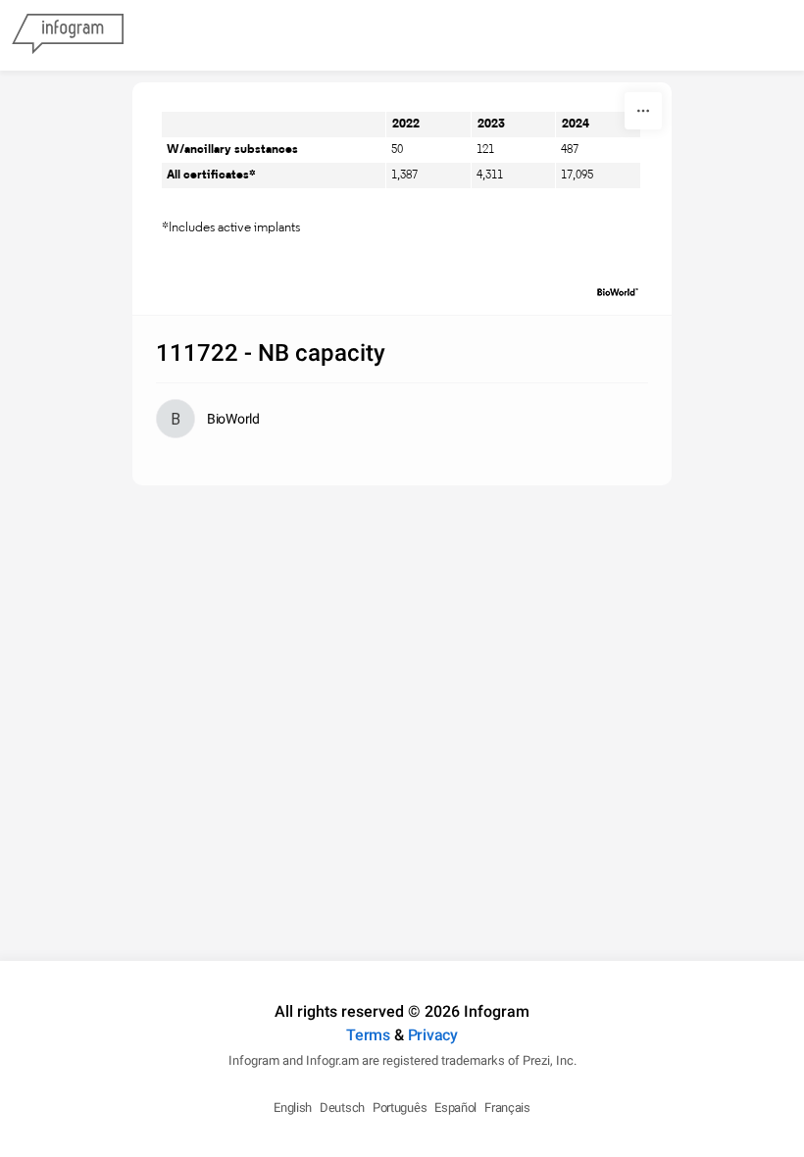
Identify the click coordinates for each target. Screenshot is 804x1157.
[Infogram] (68, 35)
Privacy (433, 1035)
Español (455, 1107)
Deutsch (342, 1107)
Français (507, 1107)
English (293, 1107)
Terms (368, 1035)
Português (400, 1107)
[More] (643, 110)
